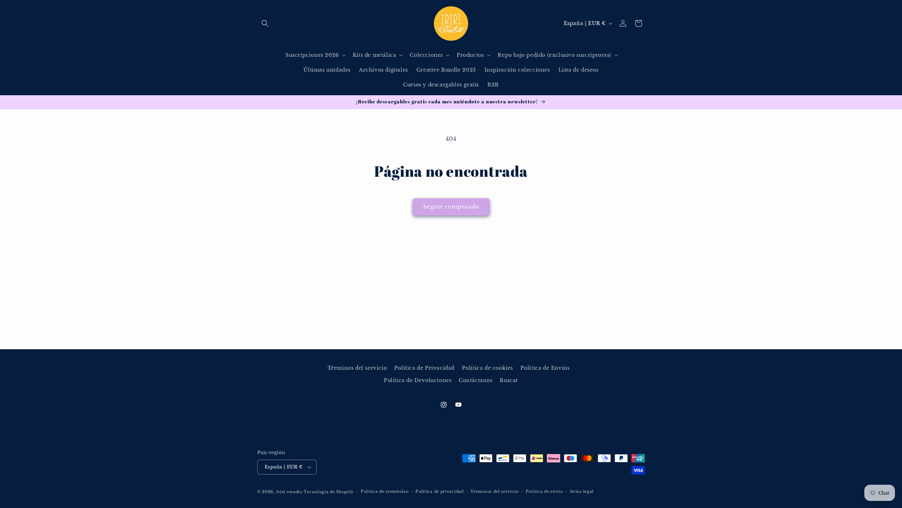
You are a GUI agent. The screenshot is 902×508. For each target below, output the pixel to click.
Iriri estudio (289, 491)
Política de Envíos (545, 368)
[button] (265, 23)
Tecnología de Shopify (329, 491)
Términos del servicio (357, 368)
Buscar (509, 380)
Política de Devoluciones (417, 380)
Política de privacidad (439, 491)
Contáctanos (476, 380)
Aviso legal (582, 491)
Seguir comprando (451, 206)
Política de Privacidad (424, 368)
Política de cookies (487, 368)
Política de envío (544, 491)
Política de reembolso (385, 491)
